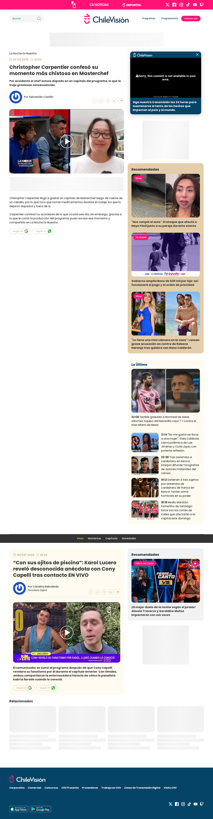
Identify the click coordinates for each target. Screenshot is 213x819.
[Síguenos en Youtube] (195, 5)
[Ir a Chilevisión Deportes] (132, 5)
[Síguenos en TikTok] (188, 5)
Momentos (94, 538)
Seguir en (18, 231)
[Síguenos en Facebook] (174, 5)
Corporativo (17, 787)
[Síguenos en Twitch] (202, 5)
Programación (169, 18)
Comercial (34, 787)
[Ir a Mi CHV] (73, 4)
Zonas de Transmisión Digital (142, 787)
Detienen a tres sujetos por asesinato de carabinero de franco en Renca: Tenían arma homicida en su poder (179, 488)
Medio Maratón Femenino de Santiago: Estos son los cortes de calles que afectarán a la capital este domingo (178, 510)
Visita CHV (170, 787)
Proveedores (90, 787)
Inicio (80, 538)
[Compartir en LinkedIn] (114, 100)
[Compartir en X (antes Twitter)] (108, 100)
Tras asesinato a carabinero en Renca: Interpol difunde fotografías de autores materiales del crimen (180, 465)
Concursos (51, 787)
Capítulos (111, 538)
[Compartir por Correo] (121, 100)
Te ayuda (141, 237)
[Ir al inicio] (106, 18)
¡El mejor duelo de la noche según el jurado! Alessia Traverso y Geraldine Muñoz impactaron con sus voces (163, 611)
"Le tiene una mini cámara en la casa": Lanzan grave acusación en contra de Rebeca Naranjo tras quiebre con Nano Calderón (165, 344)
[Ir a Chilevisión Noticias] (99, 4)
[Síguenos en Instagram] (181, 5)
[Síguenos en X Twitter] (167, 5)
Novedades (129, 538)
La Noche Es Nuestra (23, 53)
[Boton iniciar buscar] (39, 18)
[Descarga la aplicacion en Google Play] (18, 809)
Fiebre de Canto (145, 563)
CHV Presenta (70, 787)
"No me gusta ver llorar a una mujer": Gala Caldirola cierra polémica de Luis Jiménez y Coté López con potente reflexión (180, 442)
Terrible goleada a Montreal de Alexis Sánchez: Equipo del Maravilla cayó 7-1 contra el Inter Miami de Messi (163, 421)
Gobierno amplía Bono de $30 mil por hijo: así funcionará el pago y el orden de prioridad (164, 283)
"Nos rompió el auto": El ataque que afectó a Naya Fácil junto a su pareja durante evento (164, 224)
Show (139, 178)
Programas (148, 18)
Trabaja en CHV (111, 787)
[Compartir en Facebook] (94, 100)
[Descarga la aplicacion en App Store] (40, 809)
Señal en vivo (190, 18)
